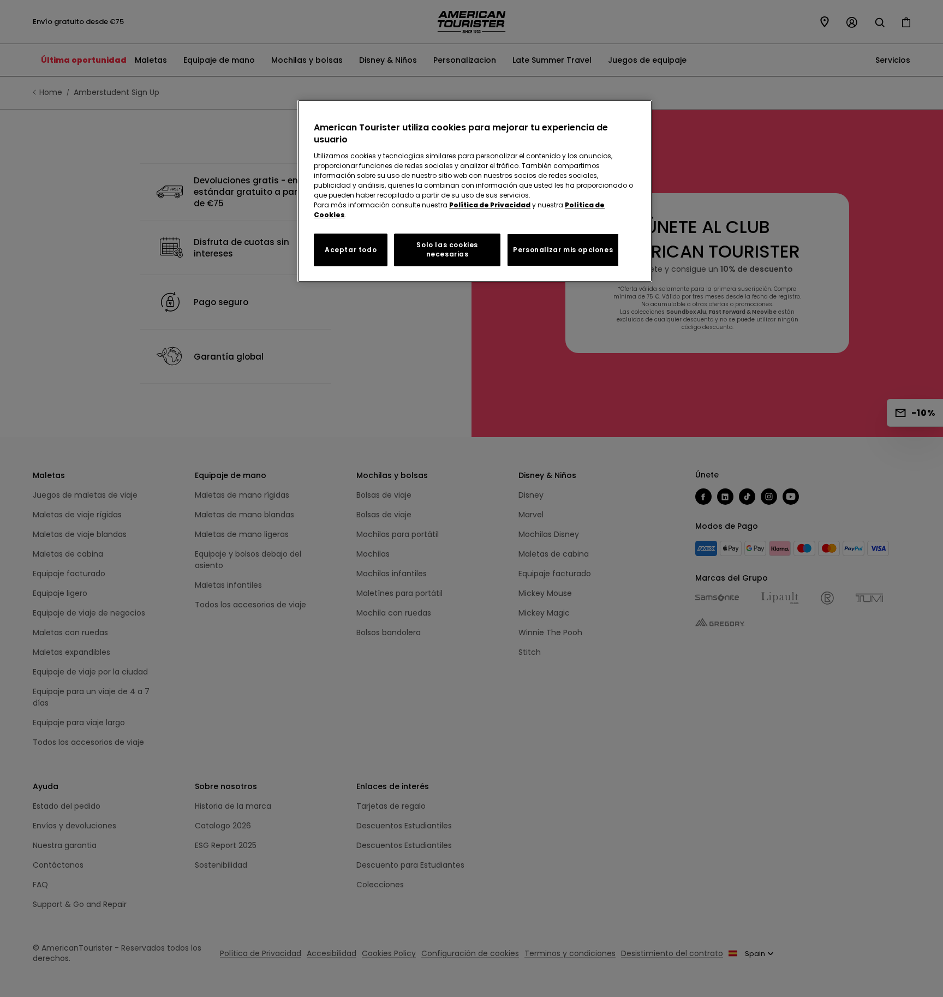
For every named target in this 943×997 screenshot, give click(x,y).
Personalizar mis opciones (563, 249)
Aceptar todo (351, 249)
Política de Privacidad (489, 205)
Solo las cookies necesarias (447, 249)
